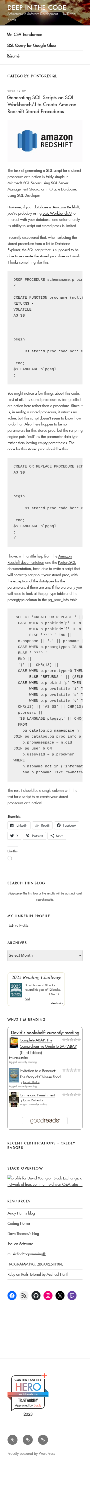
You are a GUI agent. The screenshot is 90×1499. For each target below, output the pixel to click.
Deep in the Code (37, 7)
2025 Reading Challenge (36, 977)
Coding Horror (19, 1223)
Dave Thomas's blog (23, 1233)
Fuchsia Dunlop (31, 1082)
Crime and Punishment (37, 1095)
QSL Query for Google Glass (31, 45)
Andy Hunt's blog (21, 1213)
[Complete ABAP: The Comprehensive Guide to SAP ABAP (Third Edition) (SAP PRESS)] (14, 1046)
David (28, 985)
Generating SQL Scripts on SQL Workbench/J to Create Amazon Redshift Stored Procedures (41, 104)
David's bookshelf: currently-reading (45, 1032)
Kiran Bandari (20, 1057)
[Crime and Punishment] (14, 1105)
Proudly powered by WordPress (31, 1453)
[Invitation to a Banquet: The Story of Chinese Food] (14, 1081)
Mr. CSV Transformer (24, 34)
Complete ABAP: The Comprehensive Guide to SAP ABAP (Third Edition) (48, 1046)
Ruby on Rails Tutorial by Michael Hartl (38, 1274)
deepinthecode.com (28, 1394)
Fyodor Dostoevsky (33, 1100)
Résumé (13, 55)
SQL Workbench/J (57, 213)
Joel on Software (20, 1243)
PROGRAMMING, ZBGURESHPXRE (35, 1264)
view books (57, 1003)
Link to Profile (18, 926)
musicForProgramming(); (27, 1254)
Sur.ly (37, 1405)
